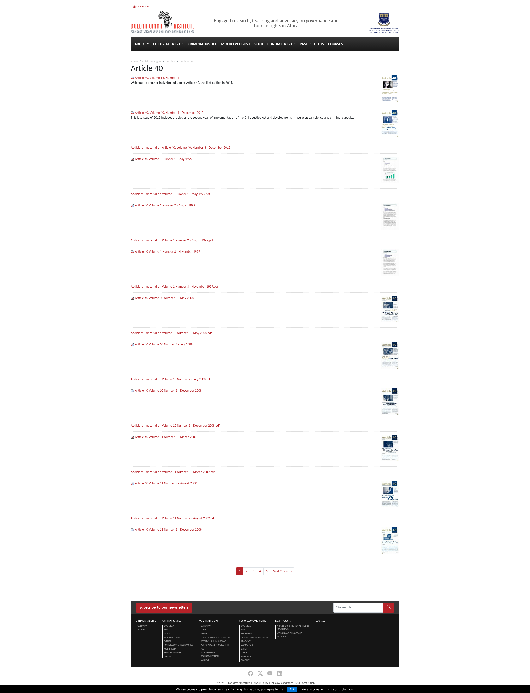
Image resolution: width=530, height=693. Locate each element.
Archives (170, 61)
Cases (244, 649)
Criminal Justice (202, 44)
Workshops (247, 645)
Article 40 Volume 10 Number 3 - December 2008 (168, 391)
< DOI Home (140, 6)
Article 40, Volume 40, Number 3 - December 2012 (169, 113)
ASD (202, 649)
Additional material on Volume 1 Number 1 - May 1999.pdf (170, 194)
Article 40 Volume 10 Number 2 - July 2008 (164, 344)
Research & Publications (213, 641)
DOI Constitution (305, 683)
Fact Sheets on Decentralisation (210, 654)
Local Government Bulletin (215, 637)
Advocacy (246, 641)
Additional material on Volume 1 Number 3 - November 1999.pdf (174, 286)
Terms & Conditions (282, 683)
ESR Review (246, 634)
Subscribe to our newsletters (164, 608)
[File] (133, 78)
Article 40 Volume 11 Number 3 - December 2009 (168, 529)
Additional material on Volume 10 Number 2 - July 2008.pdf (171, 379)
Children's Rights (168, 44)
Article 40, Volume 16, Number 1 (157, 78)
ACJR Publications (173, 637)
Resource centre (172, 653)
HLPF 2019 (246, 657)
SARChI (204, 634)
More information (313, 689)
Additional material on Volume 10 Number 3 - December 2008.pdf (175, 425)
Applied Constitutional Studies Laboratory (293, 628)
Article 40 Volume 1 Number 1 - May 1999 (163, 159)
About (140, 44)
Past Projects (312, 44)
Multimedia (170, 649)
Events (167, 641)
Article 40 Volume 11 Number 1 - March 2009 (165, 437)
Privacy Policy (260, 683)
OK (292, 689)
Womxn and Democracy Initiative (289, 635)
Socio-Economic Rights (275, 44)
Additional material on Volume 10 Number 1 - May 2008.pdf (171, 333)
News (167, 634)
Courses (335, 44)
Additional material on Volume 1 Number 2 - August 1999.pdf (172, 240)
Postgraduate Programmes (178, 645)
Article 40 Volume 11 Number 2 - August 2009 (166, 483)
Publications (187, 61)
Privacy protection (340, 689)
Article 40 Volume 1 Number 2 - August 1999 (165, 205)
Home (134, 61)
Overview (142, 626)
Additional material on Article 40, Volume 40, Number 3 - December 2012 (180, 148)
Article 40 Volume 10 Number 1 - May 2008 (164, 298)
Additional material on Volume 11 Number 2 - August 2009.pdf (173, 518)
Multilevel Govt (235, 44)
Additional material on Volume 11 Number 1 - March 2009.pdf (173, 472)
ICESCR (244, 653)
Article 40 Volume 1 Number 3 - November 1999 (167, 252)
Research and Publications (255, 637)
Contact (168, 657)
